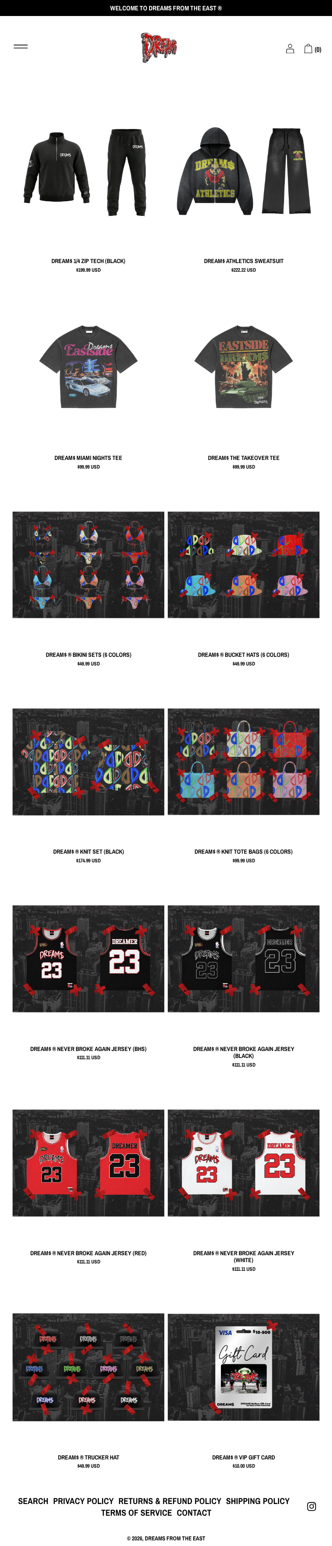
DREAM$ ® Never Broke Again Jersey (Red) (88, 1253)
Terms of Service (136, 1512)
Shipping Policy (258, 1501)
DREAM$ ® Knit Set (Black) (88, 851)
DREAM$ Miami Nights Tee (88, 458)
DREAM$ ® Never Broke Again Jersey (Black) (243, 1052)
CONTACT (194, 1512)
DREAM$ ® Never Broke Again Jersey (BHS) (88, 1049)
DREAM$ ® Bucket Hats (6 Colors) (243, 655)
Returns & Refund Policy (169, 1501)
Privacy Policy (83, 1501)
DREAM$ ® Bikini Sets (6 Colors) (88, 655)
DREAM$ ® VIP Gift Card (243, 1457)
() (317, 49)
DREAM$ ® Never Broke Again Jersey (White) (243, 1257)
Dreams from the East (175, 1538)
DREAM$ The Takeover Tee (244, 458)
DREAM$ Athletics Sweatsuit (244, 261)
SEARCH (33, 1501)
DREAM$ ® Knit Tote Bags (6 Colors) (244, 851)
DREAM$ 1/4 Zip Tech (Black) (88, 261)
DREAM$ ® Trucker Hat (88, 1457)
